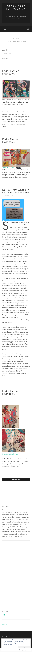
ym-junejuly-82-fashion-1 (8, 167)
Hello (5, 50)
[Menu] (5, 29)
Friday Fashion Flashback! (10, 72)
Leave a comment (7, 53)
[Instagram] (3, 615)
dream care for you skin (16, 7)
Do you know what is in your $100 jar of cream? (15, 191)
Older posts (16, 479)
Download (18, 167)
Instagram (5, 624)
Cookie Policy (8, 644)
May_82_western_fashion (10, 454)
